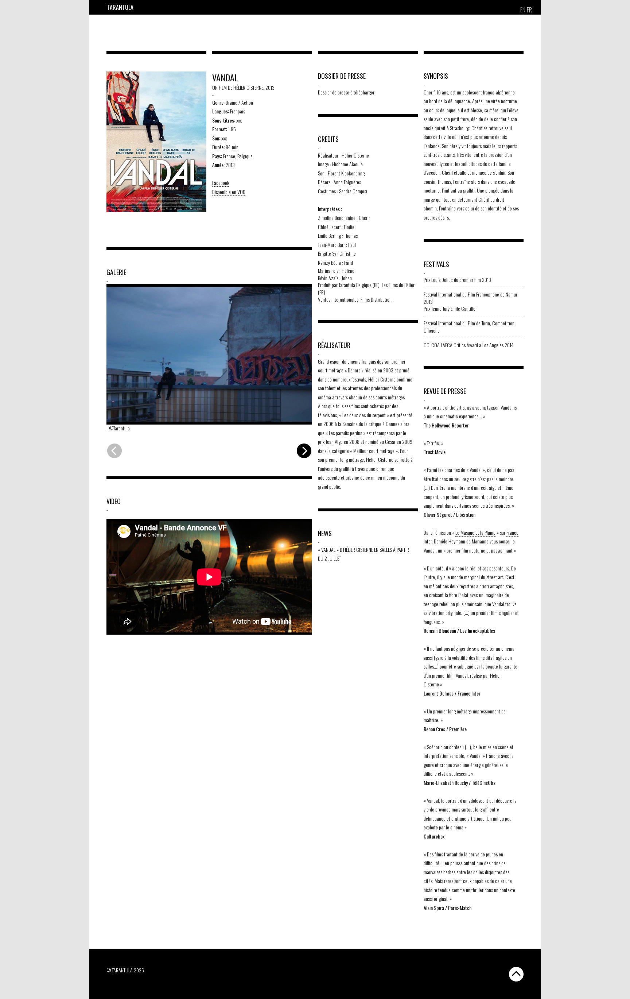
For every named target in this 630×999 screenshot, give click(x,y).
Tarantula (120, 7)
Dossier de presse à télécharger (346, 92)
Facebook (220, 182)
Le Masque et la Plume (475, 532)
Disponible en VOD (228, 191)
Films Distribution (376, 299)
